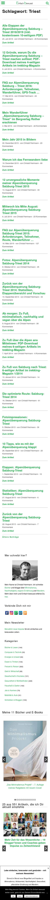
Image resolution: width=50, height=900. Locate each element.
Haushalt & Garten (12, 685)
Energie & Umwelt (12, 657)
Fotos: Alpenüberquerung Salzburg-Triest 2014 (19, 261)
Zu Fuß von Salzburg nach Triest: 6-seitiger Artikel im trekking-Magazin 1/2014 (24, 370)
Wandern (40, 590)
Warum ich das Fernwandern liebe (25, 159)
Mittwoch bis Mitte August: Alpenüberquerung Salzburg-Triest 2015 (21, 209)
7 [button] (27, 800)
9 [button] (31, 800)
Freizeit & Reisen (12, 666)
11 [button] (35, 800)
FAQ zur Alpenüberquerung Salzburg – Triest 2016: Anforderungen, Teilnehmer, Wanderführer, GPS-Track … (21, 87)
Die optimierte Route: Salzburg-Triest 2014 (23, 395)
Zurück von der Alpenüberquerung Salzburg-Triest (21, 517)
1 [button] (15, 800)
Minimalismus (30, 587)
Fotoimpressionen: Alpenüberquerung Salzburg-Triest (21, 420)
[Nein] (47, 893)
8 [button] (29, 800)
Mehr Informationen (32, 896)
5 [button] (23, 800)
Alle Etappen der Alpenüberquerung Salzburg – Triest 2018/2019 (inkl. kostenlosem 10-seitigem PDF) (22, 30)
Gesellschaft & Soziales (14, 676)
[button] (4, 759)
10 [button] (33, 800)
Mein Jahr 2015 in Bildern (19, 139)
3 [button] (19, 800)
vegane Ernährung (25, 590)
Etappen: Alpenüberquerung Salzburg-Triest (21, 468)
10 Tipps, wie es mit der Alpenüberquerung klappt (19, 445)
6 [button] (25, 800)
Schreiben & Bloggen (13, 700)
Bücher (8, 587)
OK (13, 896)
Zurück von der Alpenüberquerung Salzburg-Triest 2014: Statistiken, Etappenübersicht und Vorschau (23, 288)
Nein (19, 896)
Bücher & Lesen (11, 647)
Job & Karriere (11, 690)
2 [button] (17, 800)
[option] (25, 755)
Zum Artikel (8, 42)
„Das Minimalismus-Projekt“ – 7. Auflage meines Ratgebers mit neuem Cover (25, 786)
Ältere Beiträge (10, 537)
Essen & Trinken (11, 661)
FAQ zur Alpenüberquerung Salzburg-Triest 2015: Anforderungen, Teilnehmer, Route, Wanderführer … (21, 235)
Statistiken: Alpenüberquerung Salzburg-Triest (22, 492)
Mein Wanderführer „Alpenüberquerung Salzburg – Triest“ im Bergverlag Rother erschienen (23, 117)
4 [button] (21, 800)
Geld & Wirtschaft (12, 671)
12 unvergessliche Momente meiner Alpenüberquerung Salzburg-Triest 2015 (20, 183)
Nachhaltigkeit (11, 590)
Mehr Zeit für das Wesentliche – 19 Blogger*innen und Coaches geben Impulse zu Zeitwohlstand (25, 842)
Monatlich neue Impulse (14, 629)
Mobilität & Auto (11, 695)
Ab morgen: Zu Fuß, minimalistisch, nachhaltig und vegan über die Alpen (22, 316)
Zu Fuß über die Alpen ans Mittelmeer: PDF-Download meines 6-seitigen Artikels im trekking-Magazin (21, 345)
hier (6, 596)
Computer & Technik (13, 652)
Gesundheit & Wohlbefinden (16, 680)
